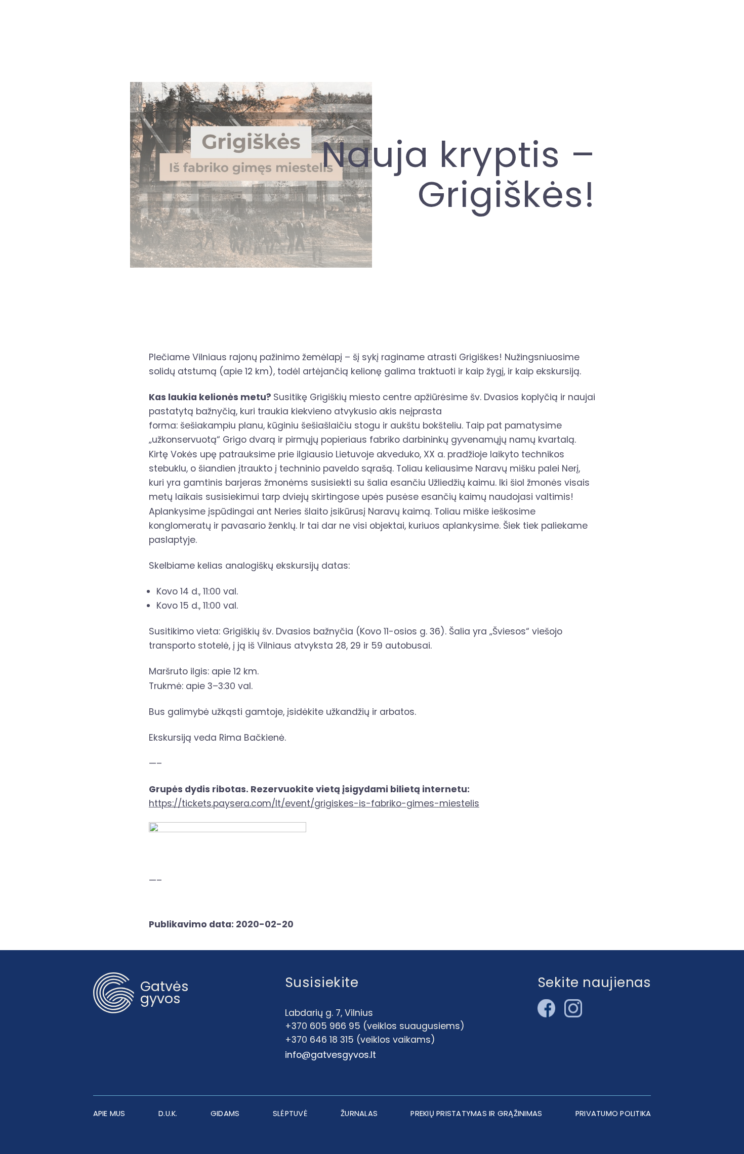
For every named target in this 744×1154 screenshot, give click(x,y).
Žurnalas (359, 1113)
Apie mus (109, 1113)
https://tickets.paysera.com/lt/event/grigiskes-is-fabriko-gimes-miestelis (314, 803)
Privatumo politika (613, 1113)
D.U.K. (168, 1113)
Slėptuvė (290, 1113)
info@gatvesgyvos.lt (330, 1054)
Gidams (225, 1113)
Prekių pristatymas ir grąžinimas (476, 1113)
